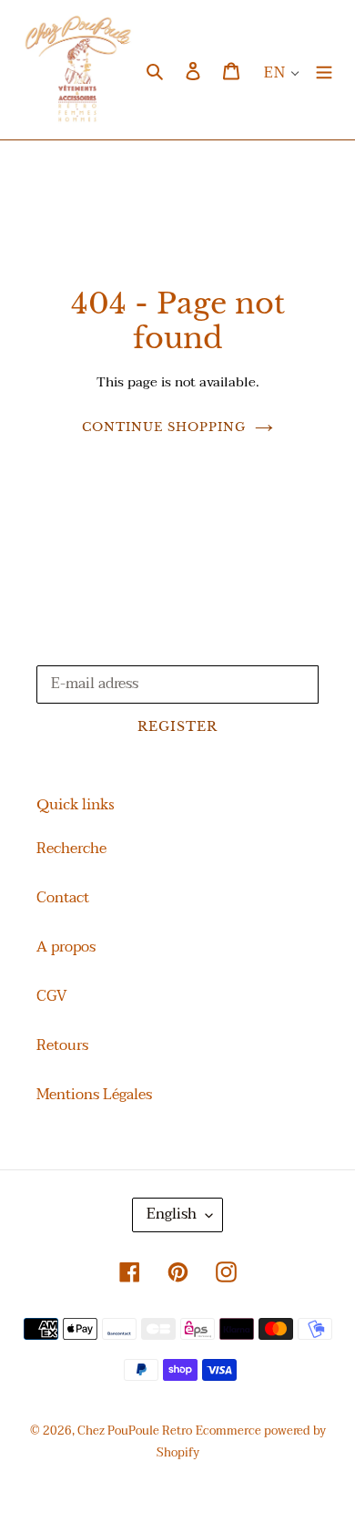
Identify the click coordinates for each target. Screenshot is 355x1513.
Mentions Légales (94, 1094)
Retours (62, 1045)
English (172, 1214)
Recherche (71, 848)
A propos (66, 947)
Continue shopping (164, 427)
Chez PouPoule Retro (134, 1431)
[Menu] (324, 69)
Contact (62, 898)
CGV (51, 996)
